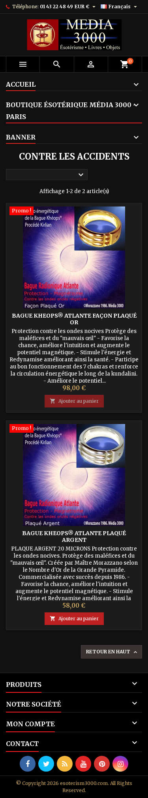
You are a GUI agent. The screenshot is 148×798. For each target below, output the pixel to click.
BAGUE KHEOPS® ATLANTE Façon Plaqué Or (74, 319)
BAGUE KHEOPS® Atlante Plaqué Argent (74, 536)
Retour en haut (112, 652)
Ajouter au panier (74, 401)
